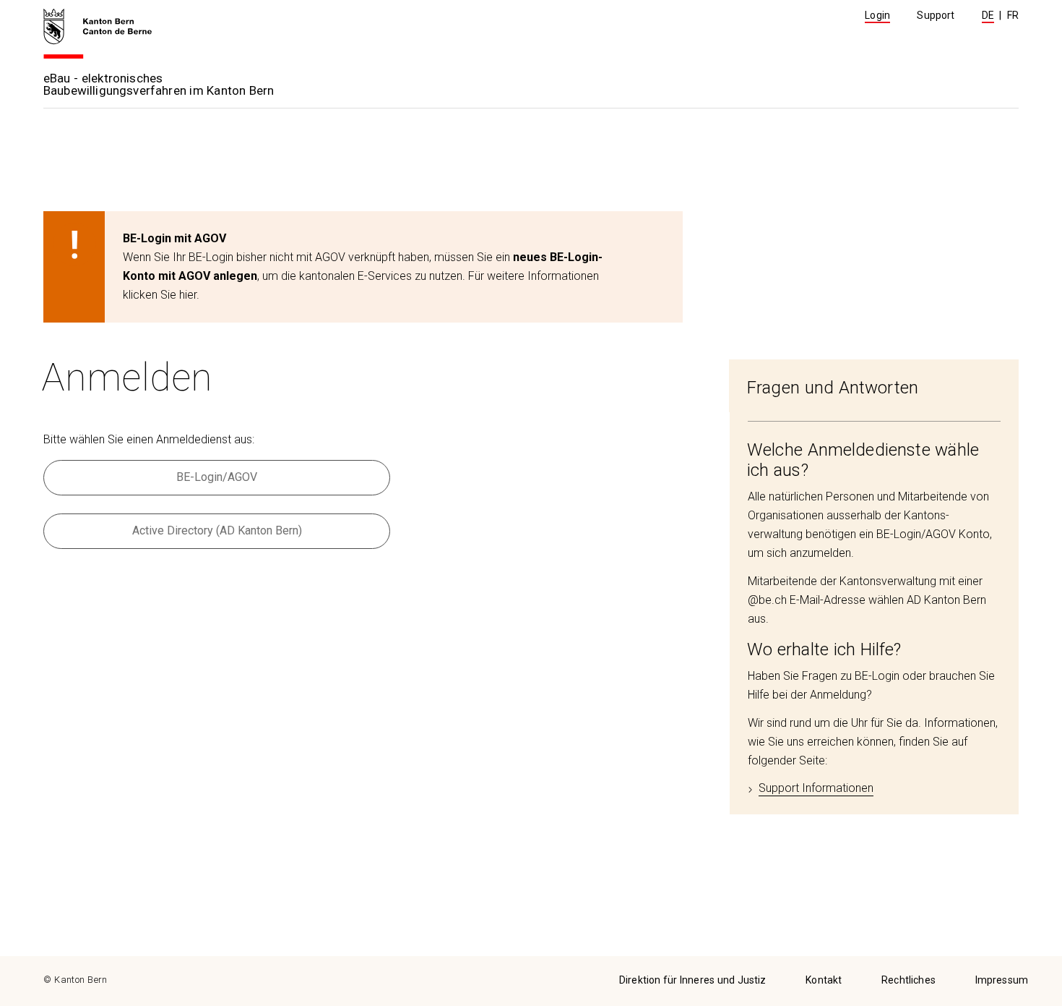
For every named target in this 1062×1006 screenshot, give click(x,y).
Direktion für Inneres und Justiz (693, 980)
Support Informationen (816, 788)
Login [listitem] (877, 15)
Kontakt (824, 980)
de (988, 15)
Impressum (1001, 980)
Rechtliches (908, 980)
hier (188, 295)
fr (1013, 15)
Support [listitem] (935, 15)
